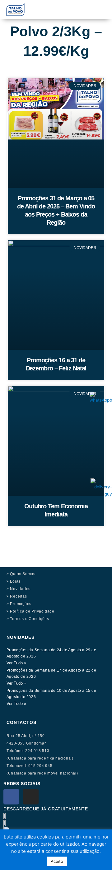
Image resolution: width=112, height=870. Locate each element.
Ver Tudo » (16, 663)
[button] (76, 6)
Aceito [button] (57, 861)
